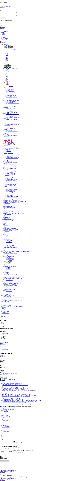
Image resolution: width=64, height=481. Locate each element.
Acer (6, 74)
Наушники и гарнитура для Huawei (11, 112)
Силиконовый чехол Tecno (10, 138)
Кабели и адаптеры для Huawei (11, 111)
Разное (7, 63)
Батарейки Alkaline (9, 291)
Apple (7, 70)
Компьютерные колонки (10, 258)
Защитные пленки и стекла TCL (11, 143)
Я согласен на (9, 16)
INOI (7, 58)
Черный (4, 336)
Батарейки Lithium (9, 292)
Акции (3, 32)
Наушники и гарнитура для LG (11, 192)
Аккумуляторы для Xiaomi (10, 120)
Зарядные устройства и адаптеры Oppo (12, 131)
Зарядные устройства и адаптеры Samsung (12, 103)
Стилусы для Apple (9, 98)
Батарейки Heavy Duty (9, 293)
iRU (6, 78)
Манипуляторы (8, 269)
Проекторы (8, 241)
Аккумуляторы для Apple (10, 89)
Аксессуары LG (8, 188)
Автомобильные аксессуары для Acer (12, 176)
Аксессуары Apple (9, 90)
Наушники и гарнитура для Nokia (11, 159)
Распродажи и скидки (5, 426)
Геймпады (7, 273)
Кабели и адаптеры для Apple (10, 96)
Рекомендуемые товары (6, 314)
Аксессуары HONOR (9, 116)
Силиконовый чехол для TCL (10, 144)
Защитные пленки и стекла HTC (11, 171)
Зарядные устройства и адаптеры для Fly (12, 165)
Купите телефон (3, 406)
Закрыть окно (2, 23)
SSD (6, 276)
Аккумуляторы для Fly (9, 164)
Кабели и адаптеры (9, 246)
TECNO (7, 61)
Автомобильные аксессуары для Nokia (12, 154)
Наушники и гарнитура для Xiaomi (11, 119)
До (10, 319)
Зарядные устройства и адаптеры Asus (12, 183)
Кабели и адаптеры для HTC (10, 172)
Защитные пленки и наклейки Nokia (12, 158)
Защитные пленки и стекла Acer (11, 180)
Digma (7, 73)
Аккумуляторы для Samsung (10, 101)
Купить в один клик (11, 471)
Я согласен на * (9, 373)
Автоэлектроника (5, 411)
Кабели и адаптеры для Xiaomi (11, 122)
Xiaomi (7, 53)
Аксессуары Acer (8, 178)
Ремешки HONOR (9, 115)
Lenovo (7, 72)
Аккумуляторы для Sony (10, 194)
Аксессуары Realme (9, 126)
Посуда (7, 150)
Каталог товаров (3, 42)
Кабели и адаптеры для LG (10, 191)
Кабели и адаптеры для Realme (11, 128)
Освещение (8, 149)
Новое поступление (5, 30)
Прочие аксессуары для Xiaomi (11, 123)
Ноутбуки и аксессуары (6, 416)
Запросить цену (8, 479)
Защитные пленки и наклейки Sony (11, 197)
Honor (7, 81)
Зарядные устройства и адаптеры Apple (12, 94)
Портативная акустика (9, 240)
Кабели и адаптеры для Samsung (11, 104)
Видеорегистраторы (9, 242)
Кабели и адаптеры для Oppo (10, 132)
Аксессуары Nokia (9, 156)
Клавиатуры (8, 267)
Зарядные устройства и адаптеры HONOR (13, 117)
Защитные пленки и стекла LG (11, 190)
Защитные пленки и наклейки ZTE (11, 147)
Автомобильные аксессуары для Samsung (12, 100)
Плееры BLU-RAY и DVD (10, 245)
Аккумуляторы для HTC (10, 169)
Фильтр (1, 355)
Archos (7, 75)
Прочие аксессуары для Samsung (11, 106)
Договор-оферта (4, 39)
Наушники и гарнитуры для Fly (11, 166)
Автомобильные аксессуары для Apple (12, 88)
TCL (6, 80)
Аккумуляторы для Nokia (10, 155)
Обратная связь (2, 453)
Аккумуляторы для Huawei (10, 108)
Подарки (3, 417)
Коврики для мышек (9, 280)
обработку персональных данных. (11, 16)
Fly (6, 77)
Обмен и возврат (5, 38)
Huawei (7, 51)
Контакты (3, 35)
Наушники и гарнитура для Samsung (12, 105)
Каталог (3, 36)
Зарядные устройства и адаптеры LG (12, 189)
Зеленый (4, 338)
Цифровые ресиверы (9, 243)
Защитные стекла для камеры (10, 92)
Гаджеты (3, 412)
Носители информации (6, 414)
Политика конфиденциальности (18, 452)
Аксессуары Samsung (9, 102)
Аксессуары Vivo (8, 134)
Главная (3, 430)
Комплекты (8, 268)
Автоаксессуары (4, 410)
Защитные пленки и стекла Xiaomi (11, 121)
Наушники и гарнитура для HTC (11, 173)
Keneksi (7, 60)
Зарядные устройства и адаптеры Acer (12, 179)
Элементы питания (5, 415)
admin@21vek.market (19, 442)
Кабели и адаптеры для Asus (10, 185)
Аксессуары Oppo (9, 130)
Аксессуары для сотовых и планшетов (8, 409)
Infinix (7, 62)
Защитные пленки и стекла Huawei (11, 110)
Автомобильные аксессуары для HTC (12, 168)
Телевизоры (8, 244)
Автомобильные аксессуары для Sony (12, 193)
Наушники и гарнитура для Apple (11, 97)
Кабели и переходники (9, 279)
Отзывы (3, 33)
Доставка (3, 435)
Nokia (7, 55)
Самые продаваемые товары (4, 381)
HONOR (7, 52)
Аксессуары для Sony (9, 195)
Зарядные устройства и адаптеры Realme (12, 127)
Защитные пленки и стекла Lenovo (11, 162)
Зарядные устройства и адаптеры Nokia (12, 157)
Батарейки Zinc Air (9, 294)
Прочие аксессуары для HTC (10, 174)
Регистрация (4, 4)
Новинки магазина (5, 31)
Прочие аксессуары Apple (10, 91)
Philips (7, 56)
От (0, 319)
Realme (7, 54)
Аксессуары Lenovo (9, 161)
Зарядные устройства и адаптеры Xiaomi (12, 124)
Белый (4, 337)
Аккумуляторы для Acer (10, 177)
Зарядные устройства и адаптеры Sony (12, 196)
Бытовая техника (5, 420)
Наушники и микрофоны (10, 259)
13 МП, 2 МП (5, 333)
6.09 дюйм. (5, 326)
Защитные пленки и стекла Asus (11, 184)
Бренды (3, 34)
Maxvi (7, 57)
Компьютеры (4, 413)
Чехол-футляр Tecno (9, 139)
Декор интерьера (8, 151)
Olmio (7, 59)
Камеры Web (8, 257)
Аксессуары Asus (9, 182)
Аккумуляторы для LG (9, 187)
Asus (6, 76)
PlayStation (7, 272)
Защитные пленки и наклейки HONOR (12, 114)
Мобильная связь (5, 408)
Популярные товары (5, 313)
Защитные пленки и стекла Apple (11, 95)
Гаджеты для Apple (9, 93)
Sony (7, 79)
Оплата (3, 37)
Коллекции (2, 343)
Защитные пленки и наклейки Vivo (11, 135)
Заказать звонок (8, 6)
